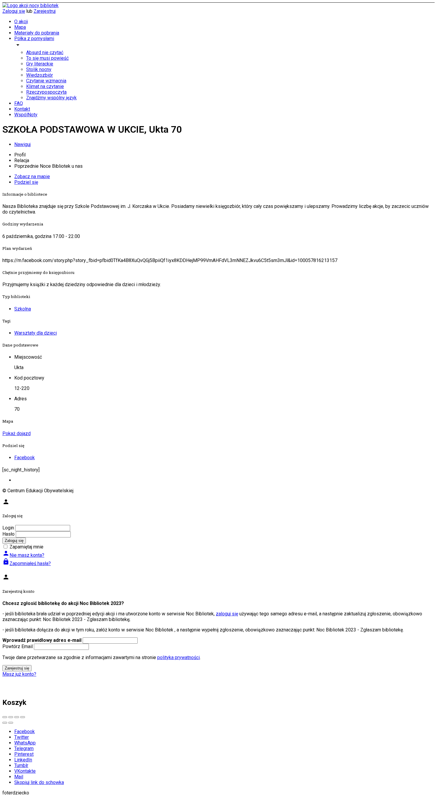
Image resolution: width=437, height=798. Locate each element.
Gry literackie (39, 64)
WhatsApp (25, 743)
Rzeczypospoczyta (46, 92)
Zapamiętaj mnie (26, 547)
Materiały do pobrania (36, 33)
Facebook (24, 731)
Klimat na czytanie (45, 86)
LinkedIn (23, 760)
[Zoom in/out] (22, 717)
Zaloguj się (13, 11)
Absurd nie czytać (44, 52)
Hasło (8, 534)
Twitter (21, 737)
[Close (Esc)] (4, 717)
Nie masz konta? (23, 555)
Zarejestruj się (17, 668)
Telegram (24, 748)
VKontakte (25, 771)
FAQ (18, 103)
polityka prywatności (178, 657)
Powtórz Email (17, 646)
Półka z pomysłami (34, 38)
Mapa (20, 27)
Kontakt (22, 109)
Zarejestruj (45, 11)
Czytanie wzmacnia (46, 81)
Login (8, 528)
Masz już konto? (19, 674)
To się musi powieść (47, 58)
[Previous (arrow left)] (4, 723)
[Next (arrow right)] (10, 723)
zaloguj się (227, 614)
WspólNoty (25, 114)
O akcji (21, 21)
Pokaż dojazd (16, 433)
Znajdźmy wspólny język (51, 98)
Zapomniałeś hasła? (26, 563)
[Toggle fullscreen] (16, 717)
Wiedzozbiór (39, 75)
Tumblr (21, 765)
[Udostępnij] (10, 717)
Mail (18, 777)
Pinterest (24, 754)
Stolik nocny (38, 69)
